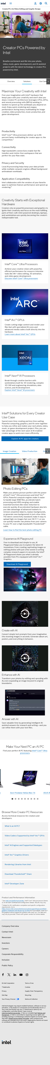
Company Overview (10, 926)
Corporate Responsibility (12, 954)
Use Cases (43, 81)
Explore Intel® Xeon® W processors (20, 390)
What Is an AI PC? (12, 826)
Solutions (27, 81)
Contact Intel (7, 932)
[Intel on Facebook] (3, 975)
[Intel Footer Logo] (7, 1042)
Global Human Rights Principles (19, 1018)
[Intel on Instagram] (27, 975)
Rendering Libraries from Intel (18, 864)
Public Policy (7, 965)
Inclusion (5, 960)
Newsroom (6, 937)
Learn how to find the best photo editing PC (22, 530)
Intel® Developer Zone (14, 883)
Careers (5, 949)
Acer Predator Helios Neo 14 (22, 793)
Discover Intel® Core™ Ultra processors (21, 278)
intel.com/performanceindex (14, 901)
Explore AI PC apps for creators (25, 439)
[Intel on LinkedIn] (15, 975)
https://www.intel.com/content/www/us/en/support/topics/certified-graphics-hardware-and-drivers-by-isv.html (24, 910)
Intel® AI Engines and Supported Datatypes (23, 845)
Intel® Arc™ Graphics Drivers (17, 855)
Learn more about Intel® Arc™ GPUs (20, 334)
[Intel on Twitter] (9, 975)
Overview (11, 81)
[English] (40, 3)
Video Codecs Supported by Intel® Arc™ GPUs (24, 835)
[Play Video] (25, 613)
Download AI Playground (17, 564)
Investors (6, 943)
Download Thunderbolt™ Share (18, 874)
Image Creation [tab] (9, 451)
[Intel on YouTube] (21, 975)
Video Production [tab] (29, 451)
